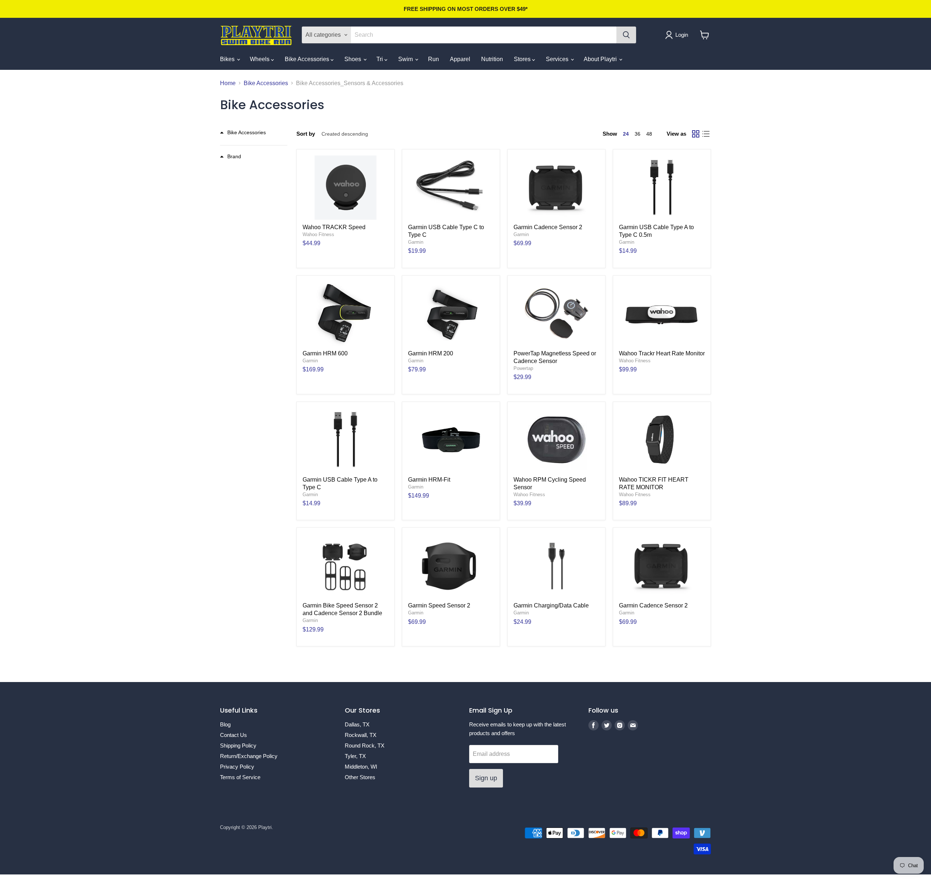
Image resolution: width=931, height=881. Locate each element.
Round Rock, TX (364, 745)
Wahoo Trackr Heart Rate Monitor (662, 353)
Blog (225, 724)
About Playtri (601, 59)
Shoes (353, 59)
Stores (523, 59)
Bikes (228, 59)
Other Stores (360, 777)
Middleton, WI (361, 767)
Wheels (260, 59)
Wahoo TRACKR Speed (334, 227)
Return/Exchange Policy (248, 756)
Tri (380, 59)
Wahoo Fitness (318, 234)
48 (649, 134)
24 (626, 134)
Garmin (415, 242)
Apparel (460, 59)
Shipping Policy (238, 745)
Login (681, 35)
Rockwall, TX (360, 735)
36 (637, 134)
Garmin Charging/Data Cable (551, 605)
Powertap (523, 368)
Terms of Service (240, 777)
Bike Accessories (308, 59)
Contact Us (233, 735)
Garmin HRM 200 (430, 353)
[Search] (626, 35)
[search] (483, 35)
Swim (406, 59)
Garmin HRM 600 (325, 353)
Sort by (305, 134)
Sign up (486, 778)
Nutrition (492, 59)
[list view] (706, 134)
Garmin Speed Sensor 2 (439, 605)
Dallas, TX (357, 724)
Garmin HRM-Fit (429, 480)
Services (558, 59)
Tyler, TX (355, 756)
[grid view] (696, 134)
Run (433, 59)
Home (228, 83)
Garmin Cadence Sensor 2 (548, 227)
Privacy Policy (237, 767)
